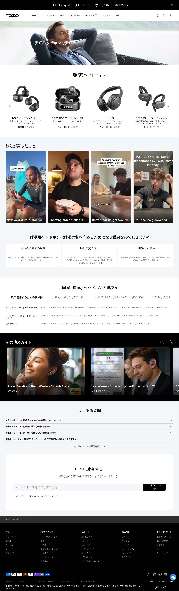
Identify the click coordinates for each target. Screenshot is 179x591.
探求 (118, 15)
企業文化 (160, 545)
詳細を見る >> (121, 5)
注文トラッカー (87, 553)
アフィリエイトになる (50, 549)
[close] (172, 5)
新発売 (34, 15)
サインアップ (154, 487)
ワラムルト (126, 541)
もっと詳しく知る (13, 391)
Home (8, 519)
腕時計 (62, 15)
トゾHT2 (109, 117)
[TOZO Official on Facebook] (148, 575)
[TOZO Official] (12, 15)
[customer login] (164, 15)
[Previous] (10, 106)
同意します (160, 587)
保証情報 (85, 541)
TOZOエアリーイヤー (50, 537)
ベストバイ (126, 553)
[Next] (168, 106)
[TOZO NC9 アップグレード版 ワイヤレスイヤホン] (68, 99)
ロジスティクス (47, 557)
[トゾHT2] (110, 99)
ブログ (43, 541)
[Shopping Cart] (171, 15)
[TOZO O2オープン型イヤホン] (152, 99)
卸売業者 (44, 561)
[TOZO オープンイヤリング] (26, 99)
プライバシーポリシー (53, 496)
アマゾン (125, 537)
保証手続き (85, 545)
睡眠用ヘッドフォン (89, 75)
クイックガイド (87, 549)
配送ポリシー (22, 581)
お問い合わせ (86, 557)
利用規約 (33, 496)
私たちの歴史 (162, 541)
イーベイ (125, 545)
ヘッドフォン (48, 15)
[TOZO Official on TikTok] (160, 575)
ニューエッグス (128, 549)
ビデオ (43, 545)
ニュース (160, 549)
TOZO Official (90, 581)
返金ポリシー (10, 581)
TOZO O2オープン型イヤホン (152, 117)
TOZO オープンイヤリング (26, 117)
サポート (106, 15)
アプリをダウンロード (90, 561)
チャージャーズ (12, 549)
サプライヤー (46, 553)
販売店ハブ (126, 557)
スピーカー (75, 15)
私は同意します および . (39, 496)
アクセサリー (11, 553)
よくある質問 (86, 537)
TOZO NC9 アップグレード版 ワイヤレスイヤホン (68, 117)
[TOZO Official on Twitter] (166, 575)
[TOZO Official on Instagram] (154, 575)
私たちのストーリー (165, 537)
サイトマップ (162, 553)
